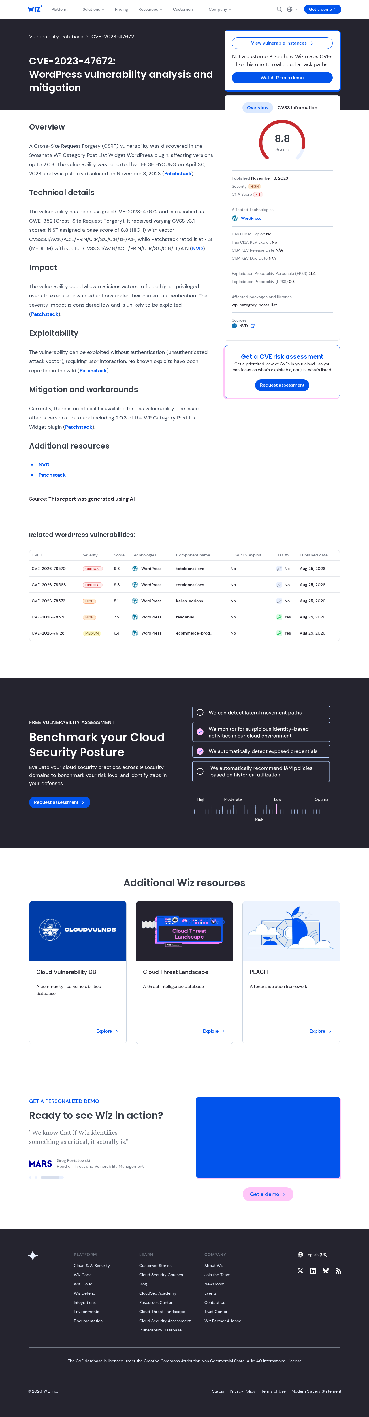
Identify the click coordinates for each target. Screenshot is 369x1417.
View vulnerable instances (279, 43)
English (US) (316, 1254)
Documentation (88, 1320)
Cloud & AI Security (92, 1265)
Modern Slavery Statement (316, 1391)
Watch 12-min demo (282, 78)
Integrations (85, 1302)
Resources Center (155, 1302)
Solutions (91, 9)
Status (218, 1391)
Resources (148, 9)
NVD (197, 248)
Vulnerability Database (56, 36)
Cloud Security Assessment (165, 1320)
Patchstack (177, 173)
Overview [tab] (257, 108)
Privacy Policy (242, 1391)
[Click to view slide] (40, 1177)
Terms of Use (273, 1391)
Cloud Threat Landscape (162, 1311)
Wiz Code (83, 1274)
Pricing (121, 9)
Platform (60, 9)
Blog (143, 1284)
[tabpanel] (282, 224)
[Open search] (279, 9)
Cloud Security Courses (161, 1274)
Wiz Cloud (83, 1284)
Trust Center (215, 1311)
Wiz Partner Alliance (222, 1320)
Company (218, 9)
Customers (183, 9)
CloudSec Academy (157, 1293)
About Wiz (213, 1265)
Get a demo (320, 9)
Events (210, 1293)
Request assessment (282, 385)
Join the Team (217, 1274)
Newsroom (214, 1284)
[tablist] (282, 107)
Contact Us (214, 1302)
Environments (86, 1311)
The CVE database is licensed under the (185, 1360)
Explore (104, 1031)
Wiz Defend (84, 1293)
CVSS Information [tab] (297, 108)
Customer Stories (155, 1265)
